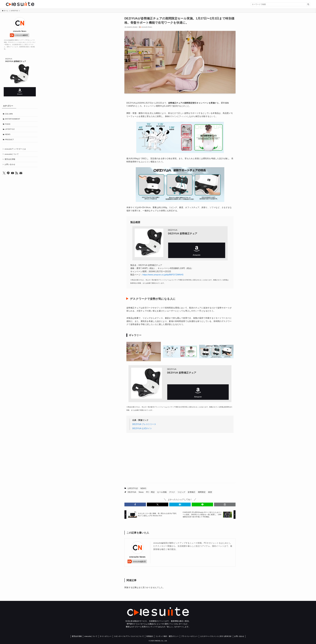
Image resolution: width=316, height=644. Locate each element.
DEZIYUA (132, 492)
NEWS (143, 488)
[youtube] (12, 173)
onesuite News (137, 557)
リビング (181, 492)
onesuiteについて (12, 154)
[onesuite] (56, 4)
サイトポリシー (105, 636)
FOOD (7, 124)
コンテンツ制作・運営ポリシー (167, 636)
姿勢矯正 (191, 492)
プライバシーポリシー (189, 636)
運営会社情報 (10, 159)
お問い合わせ (10, 164)
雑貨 (210, 492)
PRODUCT (9, 139)
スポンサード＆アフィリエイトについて (129, 636)
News (141, 492)
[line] (8, 173)
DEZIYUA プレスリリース (144, 424)
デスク (172, 492)
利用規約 (149, 636)
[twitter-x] (4, 173)
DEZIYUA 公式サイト (142, 428)
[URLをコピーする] (225, 504)
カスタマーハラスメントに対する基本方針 (216, 636)
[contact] (21, 173)
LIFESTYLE (133, 488)
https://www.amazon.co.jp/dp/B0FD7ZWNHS (162, 275)
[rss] (16, 173)
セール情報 (162, 492)
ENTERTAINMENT (12, 119)
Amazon (196, 250)
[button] (135, 504)
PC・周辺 (150, 492)
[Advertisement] (155, 459)
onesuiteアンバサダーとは (15, 149)
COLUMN (9, 114)
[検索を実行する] (308, 4)
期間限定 (202, 492)
